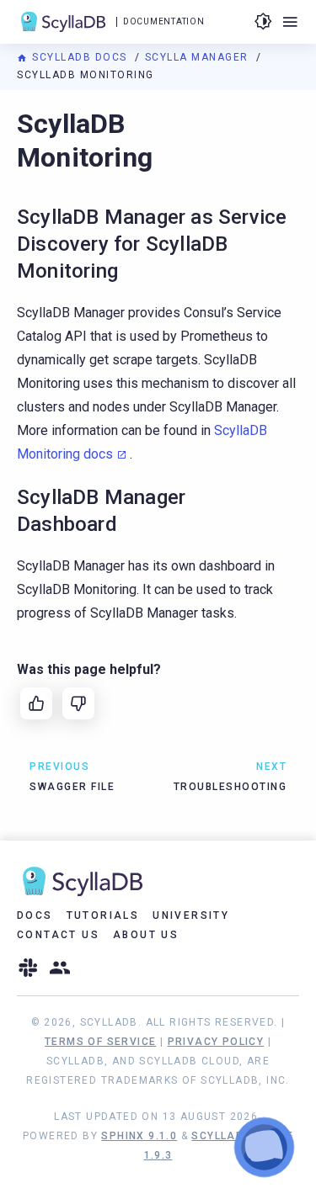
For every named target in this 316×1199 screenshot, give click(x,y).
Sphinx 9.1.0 (139, 1136)
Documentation (163, 21)
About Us (146, 935)
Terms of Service (100, 1042)
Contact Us (58, 935)
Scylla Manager (199, 57)
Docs (35, 915)
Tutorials (103, 915)
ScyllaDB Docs (80, 57)
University (191, 915)
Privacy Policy (216, 1042)
